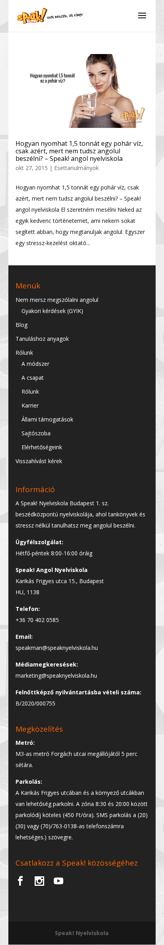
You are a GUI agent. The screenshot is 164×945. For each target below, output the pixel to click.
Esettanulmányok (76, 168)
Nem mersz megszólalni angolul (57, 299)
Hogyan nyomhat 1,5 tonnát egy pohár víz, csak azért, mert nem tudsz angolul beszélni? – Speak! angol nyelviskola (79, 151)
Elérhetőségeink (41, 447)
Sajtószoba (36, 433)
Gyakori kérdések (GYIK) (52, 311)
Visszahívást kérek (39, 461)
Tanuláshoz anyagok (42, 338)
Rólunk (24, 352)
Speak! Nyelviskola (82, 933)
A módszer (35, 363)
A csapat (32, 377)
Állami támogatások (47, 419)
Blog (21, 325)
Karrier (30, 405)
